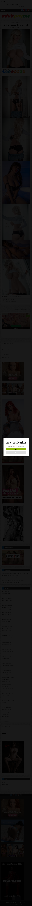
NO (16, 452)
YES (16, 449)
